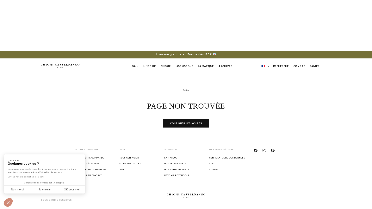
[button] (8, 202)
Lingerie (149, 66)
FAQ (122, 169)
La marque (170, 158)
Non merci (17, 189)
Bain (135, 66)
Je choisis (45, 189)
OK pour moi (71, 189)
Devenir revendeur (176, 175)
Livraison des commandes (90, 169)
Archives (225, 66)
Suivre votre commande (89, 158)
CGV (211, 163)
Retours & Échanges (87, 163)
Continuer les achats (186, 123)
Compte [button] (300, 67)
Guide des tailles (130, 163)
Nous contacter (129, 158)
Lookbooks (184, 66)
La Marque (206, 66)
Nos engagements (175, 163)
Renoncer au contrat (88, 175)
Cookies (214, 169)
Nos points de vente (176, 169)
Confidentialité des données (227, 158)
